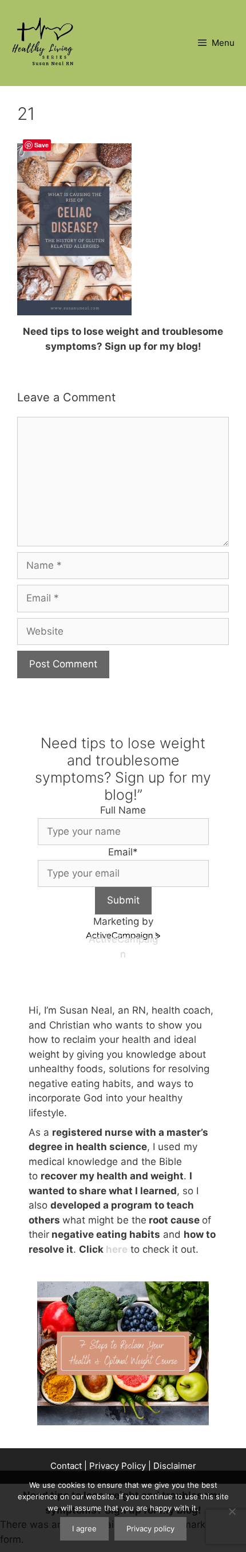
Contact (66, 1465)
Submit (123, 900)
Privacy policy (150, 1528)
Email (123, 852)
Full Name (123, 810)
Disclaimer (174, 1465)
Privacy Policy (117, 1465)
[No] (231, 1511)
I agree (84, 1528)
